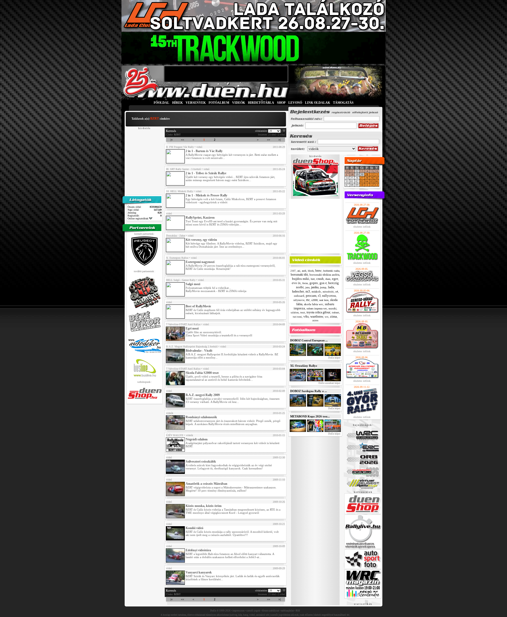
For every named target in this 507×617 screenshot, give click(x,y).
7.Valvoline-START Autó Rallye (183, 324)
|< (172, 139)
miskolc (316, 291)
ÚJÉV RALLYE (174, 435)
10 (347, 171)
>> (268, 139)
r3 (319, 296)
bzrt (313, 278)
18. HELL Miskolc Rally (179, 191)
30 (376, 178)
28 (366, 178)
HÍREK (177, 103)
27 (361, 178)
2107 (293, 271)
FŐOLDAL (161, 103)
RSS (298, 610)
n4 (336, 291)
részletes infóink (361, 226)
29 (371, 178)
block (311, 270)
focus (305, 283)
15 (371, 171)
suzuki (332, 308)
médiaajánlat (287, 610)
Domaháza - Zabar (175, 235)
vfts (306, 316)
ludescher (298, 291)
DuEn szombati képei (329, 383)
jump (323, 287)
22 (371, 174)
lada (331, 287)
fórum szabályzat (270, 610)
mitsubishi (328, 291)
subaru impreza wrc (317, 308)
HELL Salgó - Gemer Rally (180, 280)
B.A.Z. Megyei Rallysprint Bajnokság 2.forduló (192, 346)
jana (307, 287)
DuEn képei (334, 357)
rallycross (329, 296)
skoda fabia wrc (313, 304)
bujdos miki (300, 279)
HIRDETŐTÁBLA (261, 103)
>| (279, 139)
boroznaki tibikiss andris (324, 274)
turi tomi (297, 316)
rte (308, 300)
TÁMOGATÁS (343, 103)
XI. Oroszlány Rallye (303, 365)
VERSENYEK (196, 103)
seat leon (323, 300)
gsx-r (323, 283)
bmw (318, 270)
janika (314, 287)
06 (376, 181)
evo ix (296, 283)
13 (361, 171)
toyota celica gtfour (318, 312)
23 (376, 174)
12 (371, 184)
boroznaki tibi (299, 274)
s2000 (314, 300)
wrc (326, 316)
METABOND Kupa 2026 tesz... (310, 416)
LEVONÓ (295, 103)
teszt (302, 312)
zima (333, 316)
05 (371, 181)
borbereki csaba (331, 270)
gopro (313, 283)
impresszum (238, 610)
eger (335, 279)
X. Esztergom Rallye (177, 257)
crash (320, 279)
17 (347, 174)
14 (366, 171)
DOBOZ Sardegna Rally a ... (308, 391)
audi (304, 270)
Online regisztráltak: (138, 218)
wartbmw (316, 316)
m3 (308, 291)
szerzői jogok (253, 610)
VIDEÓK (238, 103)
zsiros (315, 320)
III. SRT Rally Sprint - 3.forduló (183, 169)
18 (352, 174)
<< (182, 139)
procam (311, 296)
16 (376, 171)
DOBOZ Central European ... (309, 340)
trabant (335, 312)
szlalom (295, 312)
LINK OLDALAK (317, 103)
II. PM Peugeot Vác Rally (180, 146)
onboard (299, 295)
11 (352, 171)
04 (366, 181)
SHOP (281, 103)
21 (366, 174)
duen (327, 278)
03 (361, 181)
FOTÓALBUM (219, 103)
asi (298, 270)
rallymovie (298, 300)
